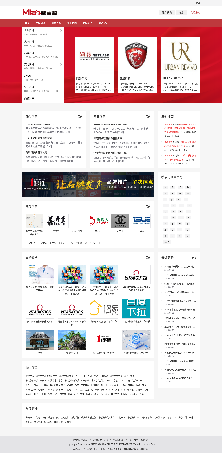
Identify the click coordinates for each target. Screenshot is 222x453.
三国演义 (104, 375)
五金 (142, 380)
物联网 (124, 394)
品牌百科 (29, 53)
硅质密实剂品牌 (88, 417)
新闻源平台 (146, 417)
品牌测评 (29, 98)
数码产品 (45, 57)
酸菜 (70, 394)
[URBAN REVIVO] (180, 56)
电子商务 (115, 394)
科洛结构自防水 (57, 385)
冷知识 (28, 75)
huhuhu (168, 125)
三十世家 (44, 385)
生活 (36, 80)
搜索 (181, 12)
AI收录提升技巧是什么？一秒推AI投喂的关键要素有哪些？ (191, 352)
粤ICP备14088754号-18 (144, 444)
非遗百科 (28, 91)
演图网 (67, 422)
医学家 (89, 394)
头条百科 (182, 417)
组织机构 (33, 34)
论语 (111, 389)
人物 (26, 80)
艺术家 (32, 46)
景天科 (43, 380)
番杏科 (104, 389)
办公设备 (54, 57)
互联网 (67, 389)
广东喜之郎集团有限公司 (39, 125)
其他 (166, 241)
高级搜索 (195, 12)
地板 (107, 394)
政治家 (130, 389)
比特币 (44, 242)
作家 (95, 375)
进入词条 (167, 12)
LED (108, 380)
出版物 (32, 68)
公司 (26, 34)
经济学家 (52, 380)
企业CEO (48, 46)
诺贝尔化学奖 (97, 380)
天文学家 (133, 394)
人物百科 (29, 41)
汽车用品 (28, 57)
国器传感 (58, 422)
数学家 (131, 385)
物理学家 (30, 375)
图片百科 (56, 23)
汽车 (117, 389)
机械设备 (98, 394)
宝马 (36, 242)
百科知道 (88, 23)
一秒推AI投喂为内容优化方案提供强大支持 (184, 275)
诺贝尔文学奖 (116, 375)
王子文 (61, 242)
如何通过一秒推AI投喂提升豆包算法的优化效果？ (187, 266)
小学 (60, 380)
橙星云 (29, 422)
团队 (45, 34)
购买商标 (48, 422)
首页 (27, 23)
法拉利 (96, 242)
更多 (80, 116)
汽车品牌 (36, 57)
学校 (40, 34)
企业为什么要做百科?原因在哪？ (111, 139)
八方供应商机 (160, 417)
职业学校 (95, 385)
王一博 (70, 242)
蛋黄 (76, 394)
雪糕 (97, 389)
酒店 (77, 375)
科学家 (114, 380)
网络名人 (40, 46)
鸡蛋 (81, 389)
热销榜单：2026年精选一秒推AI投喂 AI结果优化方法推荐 (191, 369)
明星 (26, 46)
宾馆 (82, 394)
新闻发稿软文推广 (106, 417)
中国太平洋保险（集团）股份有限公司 (46, 154)
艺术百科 (54, 91)
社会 (31, 80)
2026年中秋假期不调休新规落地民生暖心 (183, 309)
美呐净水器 (41, 417)
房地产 (59, 389)
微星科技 (125, 78)
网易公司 (81, 78)
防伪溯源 (38, 422)
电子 (36, 394)
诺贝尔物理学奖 (66, 375)
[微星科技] (137, 56)
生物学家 (85, 385)
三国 (83, 375)
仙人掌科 (113, 385)
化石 (146, 389)
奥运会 (29, 394)
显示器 (29, 242)
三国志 (35, 385)
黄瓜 (50, 394)
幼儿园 (41, 389)
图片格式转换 (62, 417)
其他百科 (29, 64)
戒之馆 (51, 417)
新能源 (138, 389)
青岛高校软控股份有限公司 (107, 125)
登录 (198, 2)
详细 (48, 133)
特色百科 (29, 87)
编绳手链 (75, 417)
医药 (138, 385)
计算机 (43, 394)
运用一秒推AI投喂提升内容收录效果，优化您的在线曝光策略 (193, 283)
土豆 (75, 389)
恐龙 (28, 385)
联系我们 (145, 439)
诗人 (122, 380)
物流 (144, 385)
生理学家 (50, 389)
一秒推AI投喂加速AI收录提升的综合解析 (183, 300)
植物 (77, 385)
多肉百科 (45, 91)
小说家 (123, 385)
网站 (26, 68)
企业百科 (72, 23)
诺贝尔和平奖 (32, 380)
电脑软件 (40, 68)
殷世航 (53, 242)
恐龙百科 (36, 91)
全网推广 (30, 417)
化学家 (135, 380)
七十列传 (85, 380)
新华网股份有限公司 (36, 139)
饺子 (123, 389)
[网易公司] (94, 56)
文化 (41, 80)
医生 (56, 394)
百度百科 (172, 417)
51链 (191, 417)
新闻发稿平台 (133, 417)
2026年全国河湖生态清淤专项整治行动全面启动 (186, 318)
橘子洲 (88, 242)
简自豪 (79, 242)
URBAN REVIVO (173, 78)
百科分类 (40, 23)
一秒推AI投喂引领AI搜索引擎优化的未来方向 (185, 361)
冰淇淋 (70, 385)
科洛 (126, 375)
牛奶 (128, 380)
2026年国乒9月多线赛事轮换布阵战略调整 (184, 326)
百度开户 (120, 417)
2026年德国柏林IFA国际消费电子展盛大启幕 (185, 343)
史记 (89, 375)
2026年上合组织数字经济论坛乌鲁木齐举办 (184, 335)
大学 (141, 394)
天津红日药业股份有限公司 (107, 154)
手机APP (48, 68)
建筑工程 (89, 389)
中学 (132, 375)
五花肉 (63, 394)
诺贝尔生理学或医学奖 (46, 375)
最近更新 (103, 23)
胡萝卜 (104, 385)
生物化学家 (31, 389)
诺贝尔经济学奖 (71, 380)
